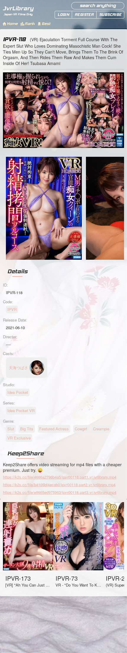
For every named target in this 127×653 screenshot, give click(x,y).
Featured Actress (54, 429)
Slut (10, 429)
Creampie (101, 429)
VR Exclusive (19, 438)
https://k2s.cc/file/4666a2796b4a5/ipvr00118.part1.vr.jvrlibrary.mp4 (59, 477)
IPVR (12, 309)
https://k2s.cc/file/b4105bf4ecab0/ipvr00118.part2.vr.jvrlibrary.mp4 (59, 484)
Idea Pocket (17, 392)
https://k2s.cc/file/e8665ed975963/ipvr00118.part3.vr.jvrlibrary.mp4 (59, 492)
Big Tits (26, 429)
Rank (30, 23)
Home (12, 23)
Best (46, 23)
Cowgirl (81, 429)
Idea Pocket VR (21, 410)
